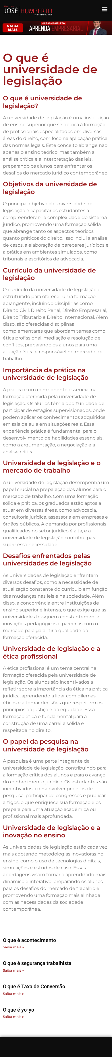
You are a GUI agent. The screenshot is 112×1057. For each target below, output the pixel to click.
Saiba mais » (13, 947)
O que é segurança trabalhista (37, 963)
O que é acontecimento (29, 940)
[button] (104, 9)
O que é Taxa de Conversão (34, 986)
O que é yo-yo (18, 1010)
